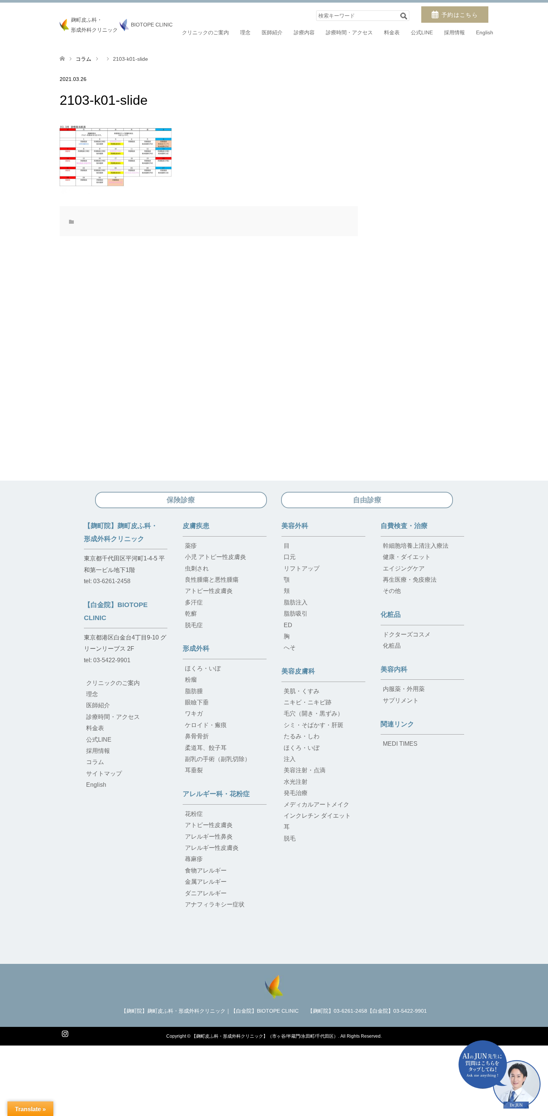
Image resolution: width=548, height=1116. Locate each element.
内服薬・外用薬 (404, 689)
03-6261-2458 (111, 581)
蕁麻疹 (194, 859)
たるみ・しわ (301, 736)
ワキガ (194, 713)
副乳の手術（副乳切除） (218, 759)
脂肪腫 (194, 691)
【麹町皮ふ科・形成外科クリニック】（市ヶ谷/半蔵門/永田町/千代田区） (265, 1036)
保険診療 (181, 500)
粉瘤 (191, 679)
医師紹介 (272, 32)
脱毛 (290, 838)
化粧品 (391, 614)
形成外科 (196, 648)
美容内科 (394, 669)
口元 (290, 557)
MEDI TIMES (400, 744)
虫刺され (197, 568)
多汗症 (194, 602)
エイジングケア (404, 568)
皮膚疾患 (196, 525)
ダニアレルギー (206, 893)
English (484, 32)
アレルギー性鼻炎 (209, 836)
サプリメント (401, 700)
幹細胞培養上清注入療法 (415, 546)
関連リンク (397, 724)
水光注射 (296, 782)
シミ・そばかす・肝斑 (313, 725)
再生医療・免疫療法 (410, 579)
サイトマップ (104, 773)
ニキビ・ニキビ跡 (307, 702)
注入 (290, 759)
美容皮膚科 (298, 671)
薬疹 (191, 546)
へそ (290, 647)
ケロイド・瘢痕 (206, 725)
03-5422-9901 (111, 660)
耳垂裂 (194, 770)
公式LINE (422, 32)
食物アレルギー (206, 870)
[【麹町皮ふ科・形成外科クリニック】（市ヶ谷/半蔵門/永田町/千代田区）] (274, 986)
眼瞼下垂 (197, 702)
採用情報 (454, 32)
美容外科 (294, 525)
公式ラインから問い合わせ (379, 1100)
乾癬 (191, 613)
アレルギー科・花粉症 (216, 794)
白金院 (278, 1100)
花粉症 (194, 814)
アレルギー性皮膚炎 (212, 848)
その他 (392, 591)
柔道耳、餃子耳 (206, 748)
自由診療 (367, 500)
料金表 (392, 32)
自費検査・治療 (404, 525)
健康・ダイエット (407, 557)
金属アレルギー (206, 881)
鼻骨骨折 (197, 736)
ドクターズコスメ (407, 634)
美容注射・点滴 (304, 770)
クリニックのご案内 (205, 32)
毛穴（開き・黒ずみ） (313, 713)
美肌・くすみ (301, 691)
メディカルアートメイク (316, 804)
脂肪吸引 (296, 613)
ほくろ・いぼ (203, 668)
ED (288, 625)
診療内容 (304, 32)
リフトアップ (301, 568)
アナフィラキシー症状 (215, 904)
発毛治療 (296, 793)
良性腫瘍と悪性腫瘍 (212, 579)
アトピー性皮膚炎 (209, 591)
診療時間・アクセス (349, 32)
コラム (83, 59)
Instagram (64, 1032)
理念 (245, 32)
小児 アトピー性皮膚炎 (215, 557)
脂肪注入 (296, 602)
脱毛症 (194, 625)
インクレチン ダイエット (317, 815)
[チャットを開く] (500, 1074)
